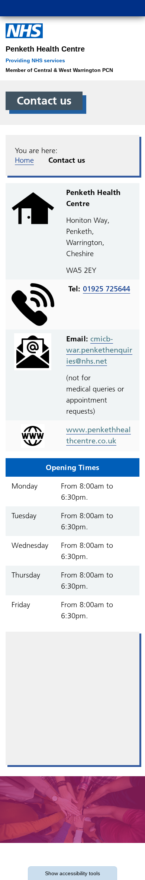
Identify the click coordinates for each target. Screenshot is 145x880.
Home (24, 160)
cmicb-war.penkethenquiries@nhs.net (99, 349)
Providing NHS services (35, 60)
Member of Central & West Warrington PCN (59, 70)
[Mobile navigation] (131, 8)
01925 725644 (106, 288)
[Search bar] (113, 8)
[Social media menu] (95, 8)
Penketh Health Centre (45, 49)
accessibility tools (72, 873)
